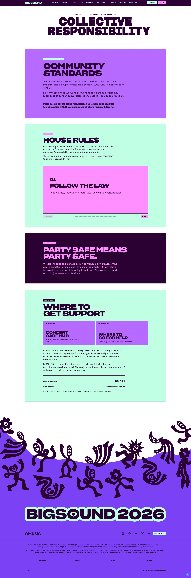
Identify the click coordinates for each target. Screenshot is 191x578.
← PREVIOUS (48, 216)
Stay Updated (159, 533)
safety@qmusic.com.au (115, 386)
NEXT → (144, 216)
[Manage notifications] (187, 575)
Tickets (152, 3)
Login (162, 3)
